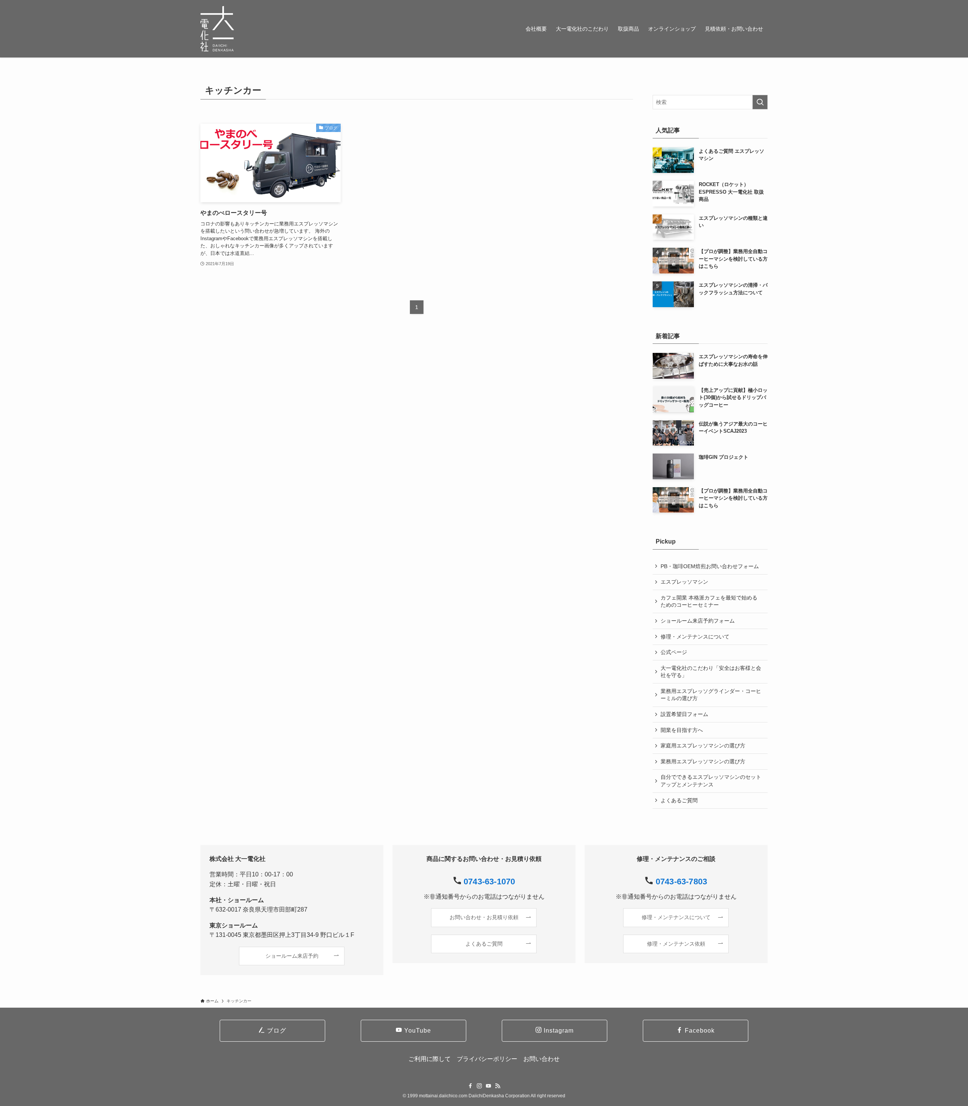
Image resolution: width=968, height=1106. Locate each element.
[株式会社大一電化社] (217, 28)
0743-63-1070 (489, 881)
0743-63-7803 (681, 881)
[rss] (497, 1086)
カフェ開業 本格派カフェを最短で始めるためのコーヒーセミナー (709, 601)
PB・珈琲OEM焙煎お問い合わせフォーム (710, 566)
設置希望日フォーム (684, 714)
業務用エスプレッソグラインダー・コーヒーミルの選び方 (711, 695)
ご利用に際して (429, 1059)
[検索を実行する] (760, 102)
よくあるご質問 (679, 800)
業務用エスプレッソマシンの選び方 (703, 761)
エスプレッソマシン (684, 582)
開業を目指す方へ (682, 730)
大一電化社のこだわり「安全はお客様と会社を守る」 (711, 672)
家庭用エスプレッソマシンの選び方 (703, 746)
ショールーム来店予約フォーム (698, 621)
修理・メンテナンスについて (695, 637)
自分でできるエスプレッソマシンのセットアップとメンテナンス (711, 781)
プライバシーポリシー (487, 1059)
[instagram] (479, 1086)
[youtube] (488, 1086)
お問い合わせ (541, 1059)
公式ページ (674, 652)
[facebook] (470, 1086)
